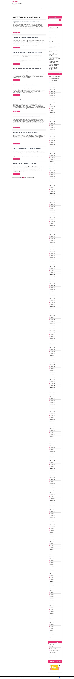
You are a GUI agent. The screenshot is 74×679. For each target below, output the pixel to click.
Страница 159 (52, 206)
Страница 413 (52, 498)
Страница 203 (52, 300)
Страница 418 (52, 502)
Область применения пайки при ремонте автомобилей (27, 148)
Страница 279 (52, 426)
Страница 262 (52, 421)
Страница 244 (52, 385)
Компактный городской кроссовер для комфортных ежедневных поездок (53, 28)
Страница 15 (52, 187)
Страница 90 (52, 620)
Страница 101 (52, 87)
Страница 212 (52, 319)
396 (25, 177)
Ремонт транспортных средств (55, 650)
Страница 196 (52, 283)
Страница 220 (52, 336)
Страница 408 (52, 494)
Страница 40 (52, 492)
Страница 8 (52, 598)
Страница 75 (52, 588)
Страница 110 (52, 106)
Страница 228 (52, 351)
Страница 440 (52, 515)
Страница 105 (52, 95)
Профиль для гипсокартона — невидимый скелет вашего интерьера (54, 54)
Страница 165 (52, 219)
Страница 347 (52, 460)
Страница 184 (52, 259)
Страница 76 (52, 590)
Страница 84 (52, 607)
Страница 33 (52, 453)
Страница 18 (52, 249)
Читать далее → (16, 32)
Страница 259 (52, 415)
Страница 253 (52, 404)
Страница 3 (52, 436)
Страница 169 (52, 227)
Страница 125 (52, 136)
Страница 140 (52, 168)
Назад (13, 177)
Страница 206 (52, 306)
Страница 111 (52, 108)
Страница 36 (52, 466)
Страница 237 (52, 370)
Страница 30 (52, 438)
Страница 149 (52, 185)
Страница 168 (52, 225)
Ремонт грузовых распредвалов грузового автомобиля (27, 68)
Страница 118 (52, 121)
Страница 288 (52, 430)
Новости (51, 646)
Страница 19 (52, 270)
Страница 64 (52, 566)
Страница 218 (52, 330)
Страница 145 (52, 178)
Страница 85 (52, 609)
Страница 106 (52, 97)
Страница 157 (52, 202)
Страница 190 (52, 272)
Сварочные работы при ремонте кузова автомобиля (26, 99)
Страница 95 (52, 630)
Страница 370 (52, 477)
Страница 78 (52, 594)
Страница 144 (52, 176)
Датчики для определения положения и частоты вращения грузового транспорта (54, 40)
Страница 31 (52, 443)
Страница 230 (52, 357)
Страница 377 (52, 479)
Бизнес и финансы (53, 644)
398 (29, 177)
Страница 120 (52, 127)
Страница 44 (52, 513)
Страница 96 (52, 632)
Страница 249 (52, 394)
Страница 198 (52, 287)
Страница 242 (52, 381)
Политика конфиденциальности (55, 78)
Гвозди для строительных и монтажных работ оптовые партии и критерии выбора (54, 58)
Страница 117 (52, 119)
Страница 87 (52, 613)
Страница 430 (52, 511)
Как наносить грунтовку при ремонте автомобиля (25, 132)
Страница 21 (52, 313)
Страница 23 (52, 355)
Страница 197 (52, 285)
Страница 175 (52, 240)
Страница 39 (52, 485)
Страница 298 (52, 434)
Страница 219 (52, 332)
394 (20, 177)
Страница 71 (52, 581)
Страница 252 (52, 402)
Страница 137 (52, 161)
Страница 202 (52, 298)
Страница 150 (52, 189)
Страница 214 (52, 323)
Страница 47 (52, 530)
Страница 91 (52, 622)
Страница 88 (52, 615)
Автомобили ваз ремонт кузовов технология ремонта (26, 21)
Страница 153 (52, 195)
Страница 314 (52, 447)
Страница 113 (52, 112)
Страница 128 (52, 142)
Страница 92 (52, 624)
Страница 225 (52, 345)
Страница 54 (52, 545)
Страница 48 (52, 532)
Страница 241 (52, 379)
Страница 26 (52, 417)
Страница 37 (52, 475)
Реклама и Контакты (53, 80)
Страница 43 (52, 509)
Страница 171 (52, 232)
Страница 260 (52, 419)
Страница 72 (52, 583)
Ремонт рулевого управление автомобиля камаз (25, 37)
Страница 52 (52, 541)
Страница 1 (52, 82)
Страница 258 (52, 413)
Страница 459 (52, 526)
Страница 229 (52, 353)
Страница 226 (52, 347)
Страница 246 (52, 389)
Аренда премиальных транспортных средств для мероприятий (53, 68)
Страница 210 (52, 315)
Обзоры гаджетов (53, 648)
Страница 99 (52, 637)
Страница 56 (52, 549)
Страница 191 (52, 274)
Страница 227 (52, 349)
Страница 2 (52, 291)
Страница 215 (52, 325)
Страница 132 (52, 151)
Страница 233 (52, 362)
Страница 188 (52, 266)
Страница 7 (52, 577)
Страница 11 (52, 104)
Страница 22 (52, 334)
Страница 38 (52, 481)
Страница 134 (52, 155)
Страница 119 (52, 123)
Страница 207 (52, 308)
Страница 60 (52, 558)
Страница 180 (52, 251)
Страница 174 (52, 238)
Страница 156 (52, 200)
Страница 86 (52, 611)
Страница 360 (52, 468)
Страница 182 (52, 255)
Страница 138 (52, 163)
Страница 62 (52, 562)
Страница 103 (52, 91)
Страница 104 (52, 93)
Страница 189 (52, 268)
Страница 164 (52, 217)
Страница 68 (52, 573)
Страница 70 (52, 579)
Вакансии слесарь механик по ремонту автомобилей (26, 116)
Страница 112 (52, 110)
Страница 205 (52, 304)
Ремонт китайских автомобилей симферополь (25, 84)
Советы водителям (53, 652)
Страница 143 (52, 174)
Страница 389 (52, 483)
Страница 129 (52, 144)
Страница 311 (52, 445)
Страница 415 (52, 500)
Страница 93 (52, 626)
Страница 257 (52, 411)
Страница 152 (52, 193)
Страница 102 (52, 89)
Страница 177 (52, 244)
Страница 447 (52, 519)
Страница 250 (52, 398)
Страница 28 (52, 428)
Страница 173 (52, 236)
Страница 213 (52, 321)
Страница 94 (52, 628)
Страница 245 (52, 387)
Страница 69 (52, 575)
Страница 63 (52, 564)
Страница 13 (52, 146)
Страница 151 (52, 191)
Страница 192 (52, 276)
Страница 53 (52, 543)
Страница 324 (52, 451)
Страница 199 (52, 289)
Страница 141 (52, 170)
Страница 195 (52, 281)
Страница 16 (52, 208)
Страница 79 (52, 596)
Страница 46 (52, 528)
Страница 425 (52, 507)
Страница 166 (52, 221)
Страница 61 (52, 560)
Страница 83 (52, 605)
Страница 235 (52, 366)
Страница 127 (52, 140)
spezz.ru (15, 1)
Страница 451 (52, 524)
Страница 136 (52, 159)
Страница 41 (52, 496)
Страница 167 (52, 223)
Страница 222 (52, 340)
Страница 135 (52, 157)
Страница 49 (52, 534)
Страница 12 (52, 125)
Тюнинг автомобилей (53, 654)
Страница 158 (52, 204)
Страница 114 (52, 114)
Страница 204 (52, 302)
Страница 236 (52, 368)
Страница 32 (52, 449)
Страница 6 (52, 556)
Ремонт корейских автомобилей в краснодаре (24, 163)
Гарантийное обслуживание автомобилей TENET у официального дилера (54, 35)
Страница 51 (52, 539)
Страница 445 (52, 517)
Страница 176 (52, 242)
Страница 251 (52, 400)
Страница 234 (52, 364)
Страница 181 (52, 253)
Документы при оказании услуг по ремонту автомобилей (27, 52)
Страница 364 (52, 470)
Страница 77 (52, 592)
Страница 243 (52, 383)
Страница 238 (52, 372)
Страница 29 (52, 432)
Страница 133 (52, 153)
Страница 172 (52, 234)
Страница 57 (52, 551)
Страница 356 (52, 464)
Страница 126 (52, 138)
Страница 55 (52, 547)
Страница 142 (52, 172)
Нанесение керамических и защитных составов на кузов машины (54, 50)
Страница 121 (52, 129)
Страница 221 (52, 338)
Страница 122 (52, 131)
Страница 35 (52, 462)
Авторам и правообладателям (55, 76)
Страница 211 (52, 317)
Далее (33, 177)
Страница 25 (52, 396)
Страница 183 (52, 257)
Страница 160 (52, 210)
